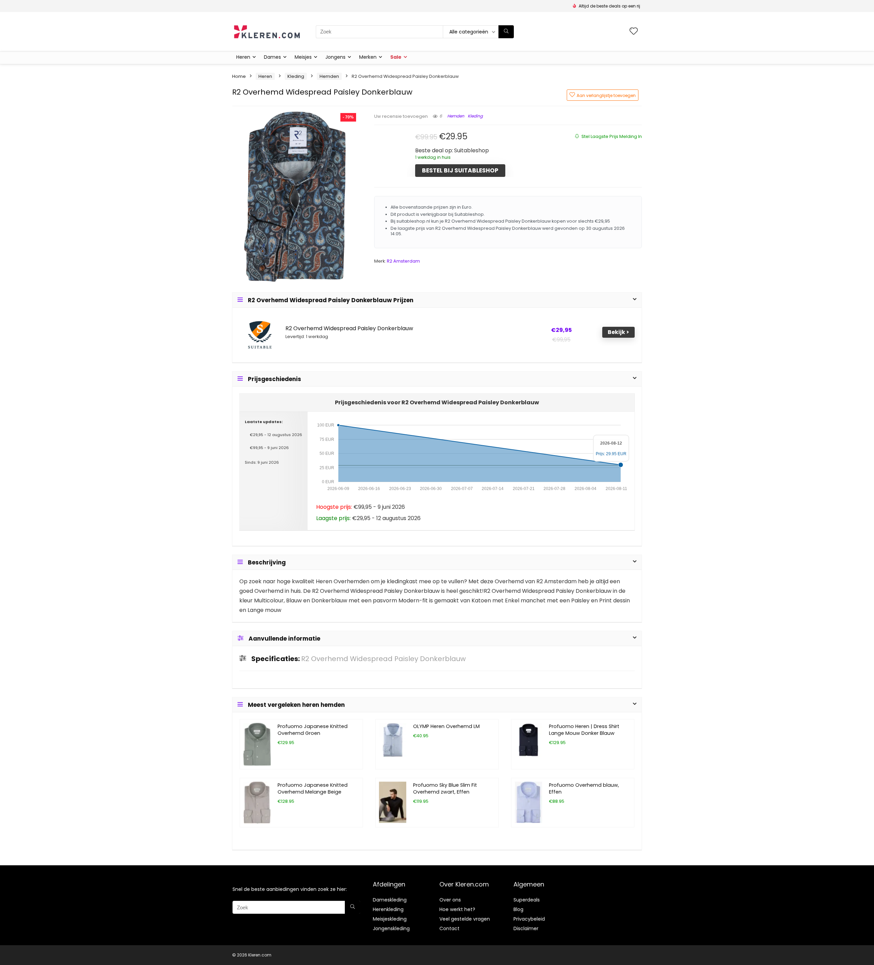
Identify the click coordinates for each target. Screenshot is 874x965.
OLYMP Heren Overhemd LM (446, 726)
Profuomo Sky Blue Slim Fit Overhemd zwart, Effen (445, 788)
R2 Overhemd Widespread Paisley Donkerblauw (349, 328)
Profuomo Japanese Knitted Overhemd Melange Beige (313, 788)
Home (239, 76)
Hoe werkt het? (457, 909)
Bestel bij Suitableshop (460, 170)
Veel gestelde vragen (464, 918)
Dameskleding (390, 899)
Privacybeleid (529, 918)
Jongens (335, 57)
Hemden (329, 76)
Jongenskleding (391, 928)
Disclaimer (525, 928)
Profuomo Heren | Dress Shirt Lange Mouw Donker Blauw (584, 730)
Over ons (450, 899)
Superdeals (526, 899)
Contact (449, 928)
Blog (518, 909)
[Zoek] (506, 31)
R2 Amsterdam (403, 261)
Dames (272, 57)
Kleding (295, 76)
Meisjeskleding (390, 918)
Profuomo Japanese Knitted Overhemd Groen (313, 730)
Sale (395, 57)
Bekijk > (618, 332)
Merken (368, 57)
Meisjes (303, 57)
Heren (243, 57)
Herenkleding (388, 909)
